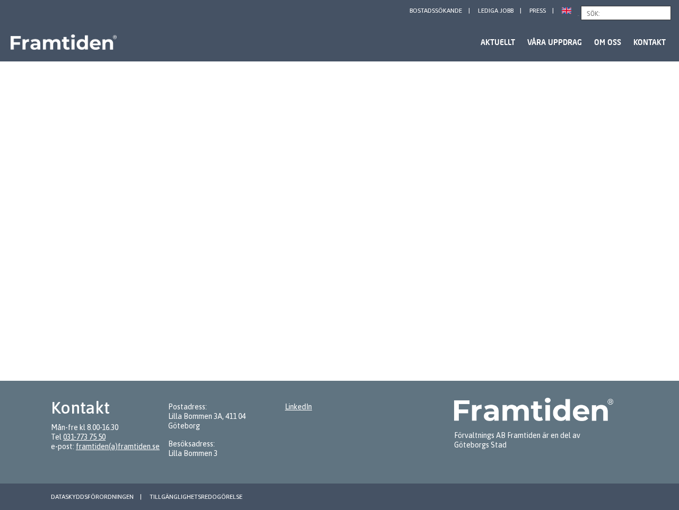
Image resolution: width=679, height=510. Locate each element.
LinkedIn (298, 406)
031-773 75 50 (84, 437)
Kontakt (649, 42)
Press (537, 10)
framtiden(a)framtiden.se (118, 446)
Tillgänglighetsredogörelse (196, 496)
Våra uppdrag (554, 42)
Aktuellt (498, 42)
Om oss (607, 42)
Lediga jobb (495, 10)
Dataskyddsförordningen (92, 496)
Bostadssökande (436, 10)
